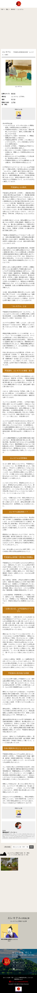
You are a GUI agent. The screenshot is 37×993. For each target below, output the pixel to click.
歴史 (7, 9)
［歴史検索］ (7, 847)
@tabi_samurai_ (20, 962)
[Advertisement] (18, 30)
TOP (2, 9)
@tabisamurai (19, 969)
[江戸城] (9, 864)
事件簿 (13, 9)
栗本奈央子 (6, 832)
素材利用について (18, 979)
